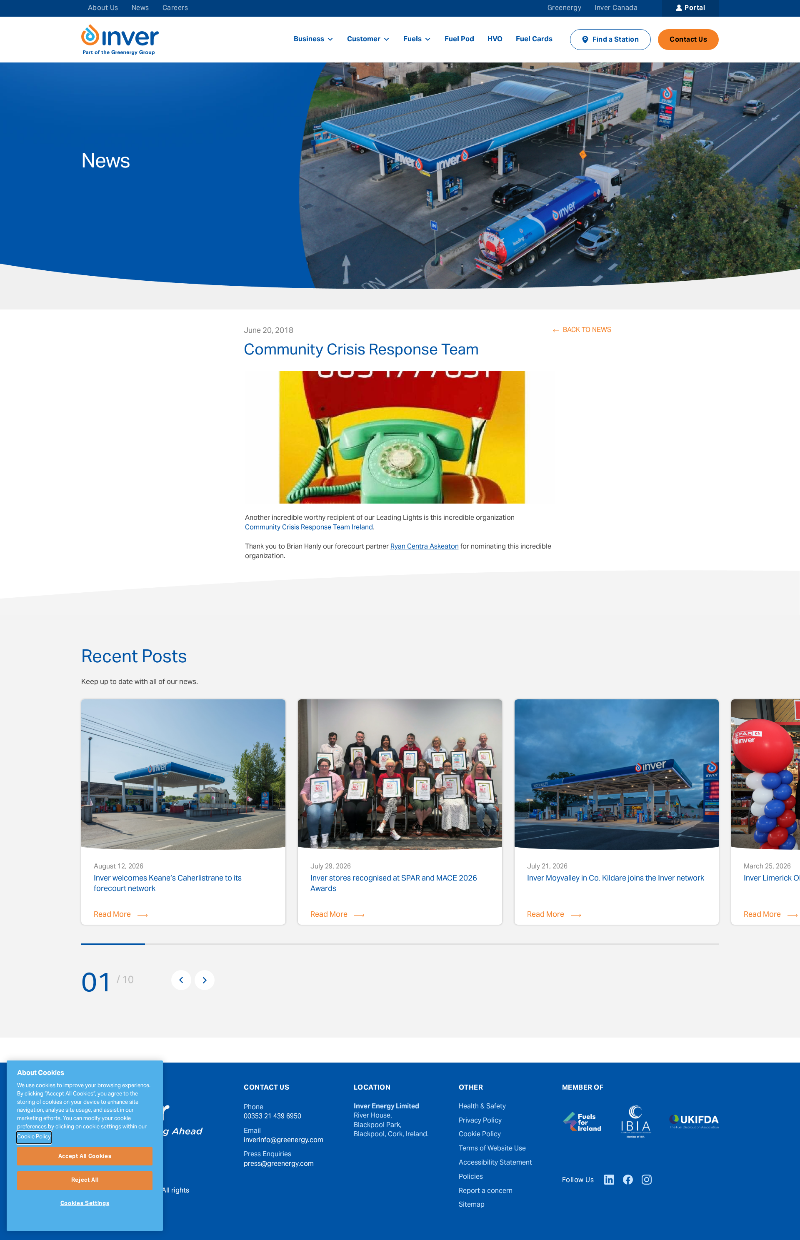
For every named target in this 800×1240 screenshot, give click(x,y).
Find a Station (615, 40)
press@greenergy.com (279, 1164)
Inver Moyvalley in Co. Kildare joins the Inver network (615, 880)
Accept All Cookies (85, 1156)
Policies (471, 1177)
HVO (495, 39)
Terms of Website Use (492, 1148)
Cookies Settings (85, 1204)
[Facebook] (628, 1181)
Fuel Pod (459, 39)
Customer (363, 39)
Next (205, 980)
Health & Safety (482, 1106)
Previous (181, 980)
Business (309, 39)
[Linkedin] (609, 1181)
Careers (175, 8)
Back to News (587, 330)
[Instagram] (647, 1181)
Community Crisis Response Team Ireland (309, 527)
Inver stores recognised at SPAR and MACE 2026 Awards (393, 883)
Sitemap (472, 1205)
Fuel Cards (534, 39)
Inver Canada (616, 8)
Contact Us (688, 40)
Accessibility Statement (495, 1163)
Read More (112, 915)
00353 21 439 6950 (272, 1116)
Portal (695, 8)
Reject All (85, 1180)
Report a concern (485, 1191)
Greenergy (564, 8)
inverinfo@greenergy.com (283, 1140)
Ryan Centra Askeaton (424, 546)
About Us (103, 8)
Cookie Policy (480, 1134)
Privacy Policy (480, 1120)
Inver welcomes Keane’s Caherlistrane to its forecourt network (168, 883)
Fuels (412, 39)
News (140, 8)
